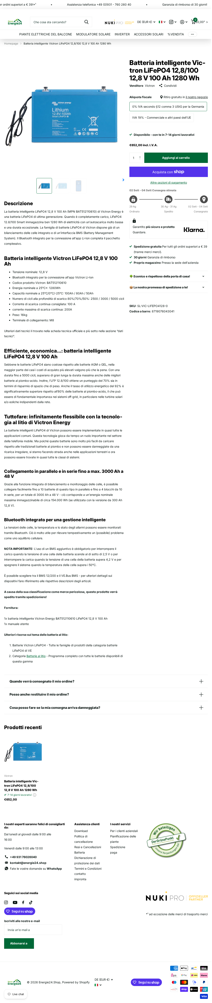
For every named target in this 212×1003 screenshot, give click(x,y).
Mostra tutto (45, 34)
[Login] (184, 22)
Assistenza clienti (86, 829)
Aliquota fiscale (168, 97)
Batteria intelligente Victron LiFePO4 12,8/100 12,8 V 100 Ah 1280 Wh (21, 790)
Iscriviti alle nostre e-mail (22, 931)
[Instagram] (6, 912)
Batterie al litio (36, 656)
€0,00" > (201, 21)
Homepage (11, 43)
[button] (141, 154)
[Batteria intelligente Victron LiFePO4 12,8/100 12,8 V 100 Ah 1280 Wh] (23, 757)
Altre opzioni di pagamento (168, 182)
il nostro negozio (197, 97)
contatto (79, 884)
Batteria (78, 857)
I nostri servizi (119, 829)
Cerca (86, 22)
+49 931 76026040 (23, 861)
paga (112, 862)
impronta (79, 889)
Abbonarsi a (19, 953)
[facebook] (23, 912)
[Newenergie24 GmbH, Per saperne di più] (173, 22)
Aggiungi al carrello (176, 157)
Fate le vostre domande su (36, 873)
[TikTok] (31, 912)
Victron (150, 85)
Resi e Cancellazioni (86, 852)
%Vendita (175, 34)
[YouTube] (15, 912)
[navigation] (44, 186)
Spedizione (116, 857)
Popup (34, 799)
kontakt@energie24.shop (28, 867)
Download (80, 835)
